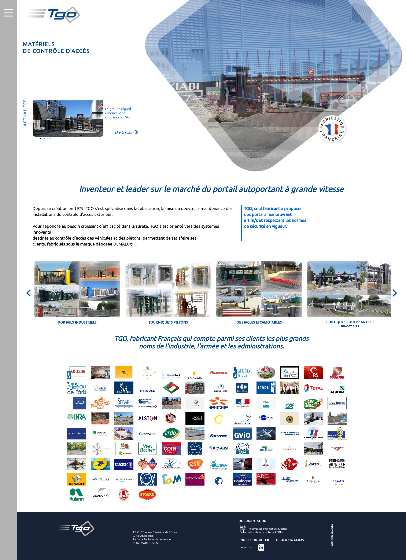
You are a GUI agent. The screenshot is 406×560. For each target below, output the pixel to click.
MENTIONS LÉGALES (331, 536)
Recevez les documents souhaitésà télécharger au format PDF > (267, 530)
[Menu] (8, 13)
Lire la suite (123, 132)
